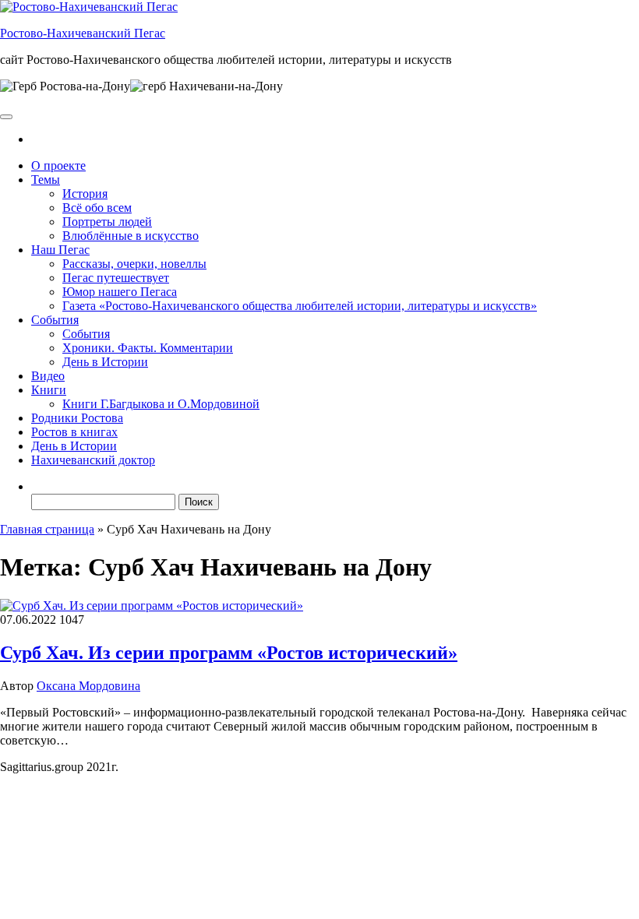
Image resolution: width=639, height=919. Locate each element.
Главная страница (47, 529)
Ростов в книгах (74, 431)
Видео (48, 375)
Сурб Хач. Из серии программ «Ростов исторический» (228, 653)
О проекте (58, 165)
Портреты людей (107, 221)
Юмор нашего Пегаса (119, 291)
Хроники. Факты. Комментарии (147, 347)
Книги (48, 389)
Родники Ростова (77, 417)
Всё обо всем (97, 207)
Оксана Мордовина (88, 685)
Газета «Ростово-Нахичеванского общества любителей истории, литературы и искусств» (299, 305)
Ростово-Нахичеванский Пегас (82, 33)
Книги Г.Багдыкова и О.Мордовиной (160, 403)
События (55, 319)
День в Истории (105, 361)
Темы (45, 179)
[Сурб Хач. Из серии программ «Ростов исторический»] (151, 605)
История (85, 193)
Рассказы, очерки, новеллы (134, 263)
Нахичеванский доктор (93, 460)
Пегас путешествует (115, 277)
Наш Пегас (60, 249)
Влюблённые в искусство (130, 235)
